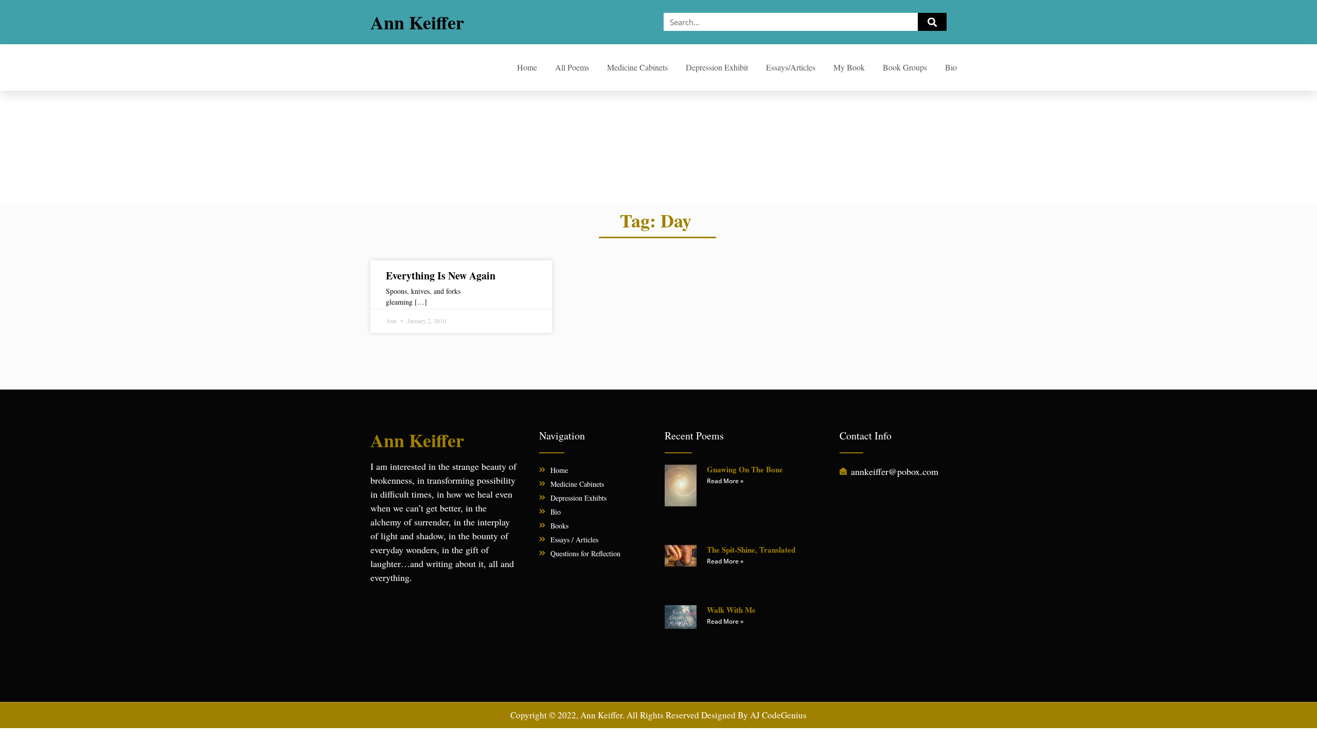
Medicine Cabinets (637, 67)
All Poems (572, 67)
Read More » (725, 481)
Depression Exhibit (717, 67)
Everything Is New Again (440, 275)
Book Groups (905, 67)
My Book (849, 67)
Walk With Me (731, 609)
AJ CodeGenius (778, 715)
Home (527, 67)
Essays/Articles (790, 67)
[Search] (932, 22)
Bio (951, 67)
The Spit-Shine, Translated (751, 549)
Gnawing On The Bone (745, 469)
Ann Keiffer (417, 22)
